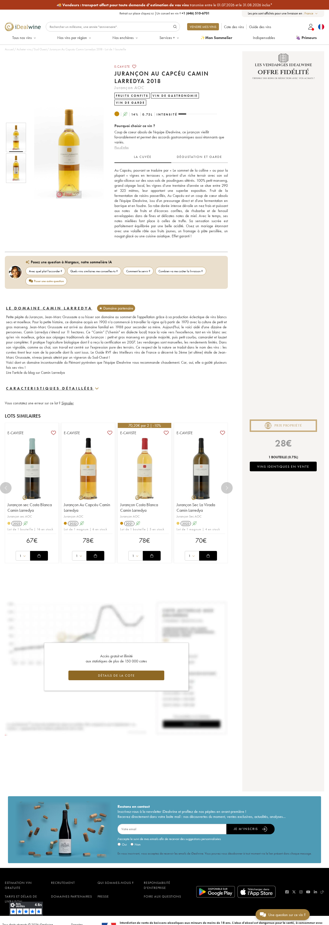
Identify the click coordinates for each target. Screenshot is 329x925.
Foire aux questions (162, 896)
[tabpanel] (171, 203)
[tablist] (171, 157)
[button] (65, 153)
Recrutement (63, 882)
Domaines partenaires (71, 896)
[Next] (227, 488)
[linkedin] (315, 891)
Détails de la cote (116, 675)
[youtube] (308, 891)
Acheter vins (24, 49)
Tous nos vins (22, 37)
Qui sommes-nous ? (116, 882)
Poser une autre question (49, 281)
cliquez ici (147, 13)
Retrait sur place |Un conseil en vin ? (164, 13)
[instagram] (301, 891)
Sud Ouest (40, 49)
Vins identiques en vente (283, 466)
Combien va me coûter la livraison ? (180, 271)
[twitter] (294, 891)
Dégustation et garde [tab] (199, 157)
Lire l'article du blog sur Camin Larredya (36, 372)
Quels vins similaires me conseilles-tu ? (94, 271)
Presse (103, 896)
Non (138, 844)
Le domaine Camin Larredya (49, 308)
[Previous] (6, 488)
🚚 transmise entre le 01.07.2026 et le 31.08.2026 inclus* (164, 4)
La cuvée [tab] (142, 157)
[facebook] (287, 891)
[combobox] (311, 13)
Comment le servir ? (138, 271)
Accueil (9, 49)
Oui (124, 844)
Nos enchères (123, 37)
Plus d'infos (121, 147)
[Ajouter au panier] (39, 556)
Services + (167, 37)
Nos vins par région (72, 37)
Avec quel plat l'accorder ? (45, 271)
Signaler (67, 403)
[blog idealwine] (322, 891)
